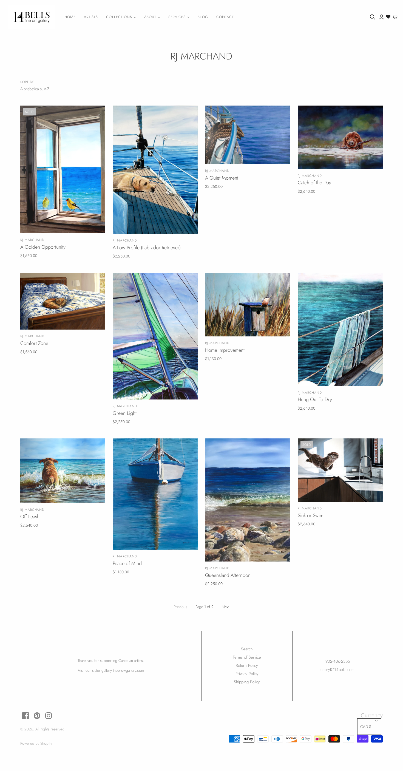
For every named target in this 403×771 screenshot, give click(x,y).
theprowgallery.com (128, 670)
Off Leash (29, 516)
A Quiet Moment (221, 178)
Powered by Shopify (36, 743)
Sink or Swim (310, 515)
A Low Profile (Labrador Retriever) (147, 247)
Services (177, 16)
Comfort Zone (34, 343)
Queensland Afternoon (228, 575)
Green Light (125, 413)
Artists (91, 16)
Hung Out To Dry (315, 399)
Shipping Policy (247, 682)
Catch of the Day (314, 182)
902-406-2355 (337, 661)
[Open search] (372, 17)
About (150, 16)
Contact (225, 16)
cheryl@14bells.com (337, 670)
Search (247, 649)
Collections (119, 16)
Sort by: (27, 82)
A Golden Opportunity (43, 247)
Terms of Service (247, 657)
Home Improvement (225, 350)
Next (225, 607)
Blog (203, 16)
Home (70, 16)
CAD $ (365, 726)
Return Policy (247, 665)
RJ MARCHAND (32, 239)
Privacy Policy (247, 674)
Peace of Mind (127, 563)
